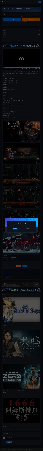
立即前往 (14, 228)
